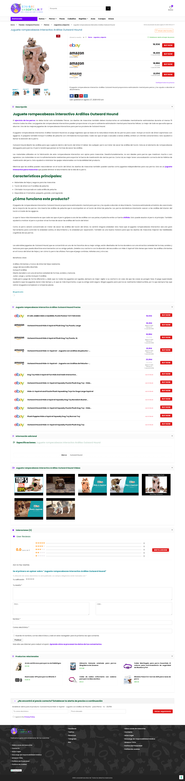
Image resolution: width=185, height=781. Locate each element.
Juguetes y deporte (61, 25)
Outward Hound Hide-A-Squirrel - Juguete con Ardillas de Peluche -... (58, 363)
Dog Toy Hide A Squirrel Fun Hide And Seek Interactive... (52, 375)
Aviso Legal (16, 752)
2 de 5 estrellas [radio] (27, 579)
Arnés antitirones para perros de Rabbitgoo (43, 663)
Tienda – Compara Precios (29, 25)
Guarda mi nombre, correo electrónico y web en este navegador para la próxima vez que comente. (57, 635)
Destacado (17, 19)
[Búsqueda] (108, 8)
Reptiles (82, 19)
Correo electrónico (21, 627)
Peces (62, 19)
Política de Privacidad (20, 761)
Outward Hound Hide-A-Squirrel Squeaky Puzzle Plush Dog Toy (55, 425)
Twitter (71, 732)
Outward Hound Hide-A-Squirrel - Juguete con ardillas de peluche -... (58, 351)
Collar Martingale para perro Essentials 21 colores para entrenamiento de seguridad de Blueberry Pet (152, 665)
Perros (52, 19)
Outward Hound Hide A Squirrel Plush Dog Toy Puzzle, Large (54, 326)
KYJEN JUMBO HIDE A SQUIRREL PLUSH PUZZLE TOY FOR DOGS (54, 316)
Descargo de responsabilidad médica (27, 755)
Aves (93, 19)
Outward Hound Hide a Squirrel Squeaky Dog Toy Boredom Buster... (57, 400)
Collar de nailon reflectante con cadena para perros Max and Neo (97, 678)
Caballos (72, 19)
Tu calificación (18, 579)
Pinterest (72, 735)
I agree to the (24, 717)
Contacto (15, 748)
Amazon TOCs (17, 758)
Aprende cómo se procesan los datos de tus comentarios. (76, 644)
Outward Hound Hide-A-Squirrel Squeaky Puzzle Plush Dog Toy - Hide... (59, 383)
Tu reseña (17, 585)
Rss (69, 742)
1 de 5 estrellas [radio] (27, 579)
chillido (126, 217)
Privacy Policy (29, 717)
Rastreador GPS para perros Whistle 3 (40, 677)
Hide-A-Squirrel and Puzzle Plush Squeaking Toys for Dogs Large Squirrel (60, 391)
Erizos (111, 19)
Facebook (72, 729)
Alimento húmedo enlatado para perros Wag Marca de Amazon (97, 664)
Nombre (16, 619)
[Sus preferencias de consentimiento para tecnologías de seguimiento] (181, 777)
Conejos (102, 19)
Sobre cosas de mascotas (22, 745)
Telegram (72, 739)
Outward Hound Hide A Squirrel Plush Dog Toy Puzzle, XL (52, 338)
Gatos (41, 19)
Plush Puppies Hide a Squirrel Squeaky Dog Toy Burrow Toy (53, 416)
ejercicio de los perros (25, 120)
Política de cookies (19, 764)
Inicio (13, 25)
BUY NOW (168, 45)
